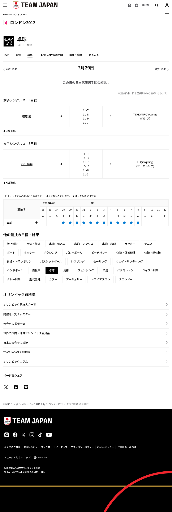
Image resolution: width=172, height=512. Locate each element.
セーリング (100, 261)
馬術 (66, 270)
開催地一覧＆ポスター (17, 314)
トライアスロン (100, 279)
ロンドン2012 (55, 404)
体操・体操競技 (126, 253)
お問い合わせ (31, 447)
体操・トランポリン (19, 261)
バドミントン (125, 270)
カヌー (53, 279)
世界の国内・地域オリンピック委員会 (26, 333)
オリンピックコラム (15, 361)
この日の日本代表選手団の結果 (85, 82)
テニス (148, 244)
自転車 (36, 270)
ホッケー (29, 253)
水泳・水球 (109, 244)
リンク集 (45, 447)
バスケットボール (51, 261)
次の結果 (160, 69)
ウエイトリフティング (129, 261)
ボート (11, 253)
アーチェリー (74, 279)
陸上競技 (12, 244)
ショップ (25, 457)
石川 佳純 (27, 164)
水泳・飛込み (57, 244)
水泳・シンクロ (83, 244)
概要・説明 (75, 54)
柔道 (105, 270)
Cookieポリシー (105, 447)
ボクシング (50, 253)
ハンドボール (15, 270)
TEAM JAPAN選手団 (51, 54)
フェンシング (86, 270)
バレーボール (74, 253)
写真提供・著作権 (126, 447)
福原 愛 (26, 116)
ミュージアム (11, 457)
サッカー (130, 244)
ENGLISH (42, 457)
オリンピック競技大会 (33, 404)
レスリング (78, 261)
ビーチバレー (99, 253)
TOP (6, 54)
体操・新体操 (152, 253)
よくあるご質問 (12, 447)
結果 (30, 54)
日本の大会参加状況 (15, 343)
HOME (6, 404)
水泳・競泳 (33, 244)
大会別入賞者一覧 (14, 324)
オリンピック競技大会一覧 (19, 304)
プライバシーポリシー (82, 447)
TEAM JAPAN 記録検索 (16, 352)
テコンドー (126, 279)
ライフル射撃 (150, 270)
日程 (18, 54)
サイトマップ (60, 447)
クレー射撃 (14, 279)
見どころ (94, 54)
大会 (16, 404)
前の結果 (11, 69)
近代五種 (34, 279)
